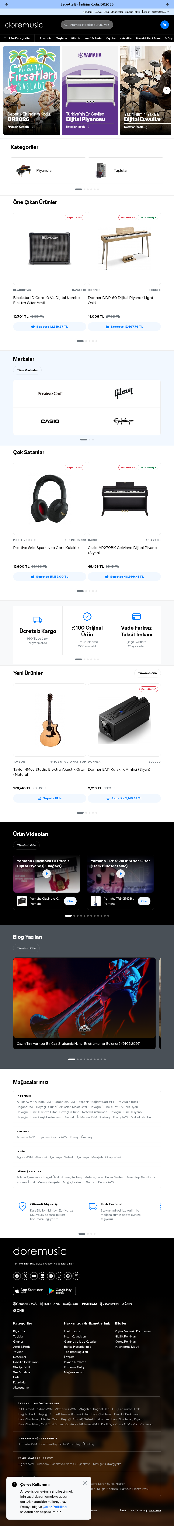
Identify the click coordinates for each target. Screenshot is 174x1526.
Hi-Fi (16, 1377)
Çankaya (83, 1157)
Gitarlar (76, 38)
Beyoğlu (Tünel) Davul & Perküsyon (114, 1107)
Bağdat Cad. (25, 1107)
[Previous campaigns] (7, 90)
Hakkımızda (72, 1331)
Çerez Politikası (125, 1341)
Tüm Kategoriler (19, 38)
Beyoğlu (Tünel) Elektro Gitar (37, 1112)
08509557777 (160, 11)
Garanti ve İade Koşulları (80, 1341)
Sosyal (98, 11)
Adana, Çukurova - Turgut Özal (38, 1177)
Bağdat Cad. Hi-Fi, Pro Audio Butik (114, 1102)
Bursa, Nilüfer (114, 1177)
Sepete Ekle (52, 798)
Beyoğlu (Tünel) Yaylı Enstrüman (39, 1117)
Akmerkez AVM (64, 1102)
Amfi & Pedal (93, 38)
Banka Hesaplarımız (77, 1347)
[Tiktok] (59, 1276)
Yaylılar (111, 38)
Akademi (88, 11)
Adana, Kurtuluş (72, 1177)
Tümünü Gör (147, 673)
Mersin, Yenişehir (49, 1182)
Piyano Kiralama (75, 1362)
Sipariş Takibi (132, 11)
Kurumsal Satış (74, 1367)
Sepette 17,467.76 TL (127, 327)
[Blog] (76, 1276)
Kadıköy (105, 1117)
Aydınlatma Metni (127, 1347)
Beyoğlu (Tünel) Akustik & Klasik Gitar (61, 1107)
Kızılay (74, 1137)
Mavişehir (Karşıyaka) (106, 1157)
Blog (106, 11)
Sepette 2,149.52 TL (126, 798)
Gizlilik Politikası (125, 1336)
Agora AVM (25, 1157)
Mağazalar (117, 11)
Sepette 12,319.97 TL (52, 327)
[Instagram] (51, 1276)
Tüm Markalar (27, 370)
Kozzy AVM (120, 1117)
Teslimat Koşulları (76, 1352)
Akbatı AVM (43, 1102)
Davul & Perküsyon (148, 38)
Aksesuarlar (21, 1387)
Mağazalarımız (74, 1372)
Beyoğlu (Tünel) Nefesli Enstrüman (83, 1112)
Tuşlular (61, 38)
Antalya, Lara (94, 1177)
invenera (155, 1510)
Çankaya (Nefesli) (62, 1157)
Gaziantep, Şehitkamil (141, 1177)
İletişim (146, 11)
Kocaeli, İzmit (26, 1182)
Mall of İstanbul (141, 1117)
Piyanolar (46, 38)
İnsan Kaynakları (75, 1336)
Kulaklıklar (20, 1382)
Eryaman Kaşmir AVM (52, 1137)
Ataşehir (83, 1102)
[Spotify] (68, 1276)
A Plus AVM (24, 1102)
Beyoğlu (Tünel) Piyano (126, 1112)
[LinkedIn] (42, 1276)
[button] (80, 341)
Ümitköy (87, 1137)
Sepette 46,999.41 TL (127, 577)
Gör (70, 901)
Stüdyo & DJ (21, 1367)
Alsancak (41, 1157)
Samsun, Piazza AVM (100, 1182)
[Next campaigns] (167, 90)
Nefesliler (126, 38)
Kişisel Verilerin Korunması (133, 1331)
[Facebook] (17, 1276)
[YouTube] (34, 1276)
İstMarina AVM (87, 1117)
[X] (25, 1276)
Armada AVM (26, 1137)
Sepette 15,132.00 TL (52, 577)
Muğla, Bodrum (73, 1182)
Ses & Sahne (22, 1372)
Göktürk (69, 1117)
